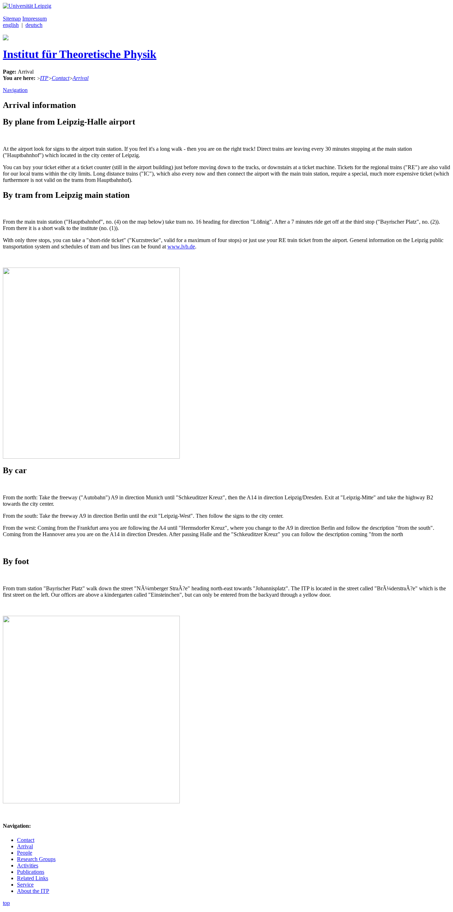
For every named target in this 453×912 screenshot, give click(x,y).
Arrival (80, 78)
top (6, 903)
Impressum (34, 19)
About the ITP (33, 891)
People (24, 853)
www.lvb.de (181, 246)
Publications (30, 872)
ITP (44, 78)
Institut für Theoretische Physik (79, 54)
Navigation (15, 90)
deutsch (33, 25)
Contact (60, 78)
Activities (27, 865)
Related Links (32, 878)
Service (25, 885)
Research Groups (36, 859)
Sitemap (12, 19)
